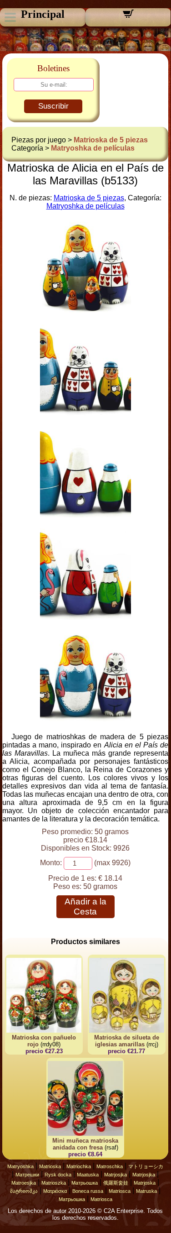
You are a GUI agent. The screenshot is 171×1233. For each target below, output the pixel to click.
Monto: (51, 863)
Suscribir (53, 106)
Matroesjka (23, 1183)
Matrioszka (53, 1183)
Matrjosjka (115, 1174)
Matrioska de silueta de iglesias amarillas (126, 1041)
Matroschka (109, 1166)
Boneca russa (87, 1191)
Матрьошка (84, 1183)
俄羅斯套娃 (115, 1183)
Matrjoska (145, 1183)
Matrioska (50, 1166)
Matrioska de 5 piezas (111, 140)
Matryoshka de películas (93, 148)
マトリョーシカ (145, 1166)
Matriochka (78, 1166)
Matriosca (120, 1191)
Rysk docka (58, 1174)
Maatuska (88, 1174)
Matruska (146, 1191)
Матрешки (27, 1174)
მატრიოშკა (24, 1191)
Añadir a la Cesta (85, 906)
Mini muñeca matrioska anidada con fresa (85, 1144)
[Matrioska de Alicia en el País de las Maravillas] (85, 310)
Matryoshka (20, 1166)
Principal (43, 14)
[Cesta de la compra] (128, 17)
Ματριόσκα (55, 1191)
